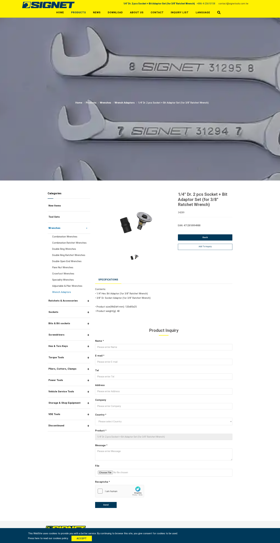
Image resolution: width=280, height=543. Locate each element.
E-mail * (99, 355)
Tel (97, 370)
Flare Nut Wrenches (62, 267)
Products (78, 12)
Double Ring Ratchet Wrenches (68, 255)
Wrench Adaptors (125, 102)
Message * (101, 445)
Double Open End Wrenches (67, 261)
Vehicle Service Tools (61, 391)
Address (100, 385)
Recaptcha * (102, 481)
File (97, 465)
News (97, 12)
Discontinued (56, 425)
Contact (157, 12)
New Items (54, 205)
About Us (137, 12)
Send (106, 505)
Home (60, 12)
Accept (82, 538)
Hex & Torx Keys (58, 346)
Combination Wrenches (64, 236)
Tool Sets (54, 216)
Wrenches (106, 102)
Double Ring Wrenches (64, 248)
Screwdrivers (56, 334)
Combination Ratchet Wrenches (69, 242)
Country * (100, 414)
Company (100, 399)
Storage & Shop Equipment (64, 402)
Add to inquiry (205, 246)
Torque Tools (56, 357)
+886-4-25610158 (206, 3)
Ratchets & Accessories (63, 300)
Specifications (108, 279)
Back (205, 237)
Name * (99, 340)
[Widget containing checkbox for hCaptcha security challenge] (119, 491)
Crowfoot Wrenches (63, 273)
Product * (100, 430)
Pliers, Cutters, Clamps (62, 368)
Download (115, 12)
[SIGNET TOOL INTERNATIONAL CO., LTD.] (48, 4)
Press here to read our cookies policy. (48, 538)
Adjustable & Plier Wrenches (67, 285)
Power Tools (55, 380)
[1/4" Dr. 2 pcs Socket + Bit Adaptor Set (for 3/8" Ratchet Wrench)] (134, 220)
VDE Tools (54, 414)
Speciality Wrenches (63, 279)
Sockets (53, 312)
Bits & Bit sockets (59, 323)
